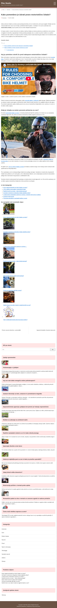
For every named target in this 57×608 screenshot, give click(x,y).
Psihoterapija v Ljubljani (10, 367)
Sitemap (4, 595)
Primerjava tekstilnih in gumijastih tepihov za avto (15, 198)
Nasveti (3, 539)
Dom (3, 532)
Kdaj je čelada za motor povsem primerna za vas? (16, 47)
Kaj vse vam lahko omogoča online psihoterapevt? (19, 380)
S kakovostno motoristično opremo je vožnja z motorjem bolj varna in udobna (22, 194)
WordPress (24, 606)
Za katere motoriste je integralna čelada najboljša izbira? (16, 193)
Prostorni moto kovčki (8, 196)
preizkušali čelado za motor (12, 113)
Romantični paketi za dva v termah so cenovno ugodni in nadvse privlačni (26, 498)
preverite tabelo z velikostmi (32, 100)
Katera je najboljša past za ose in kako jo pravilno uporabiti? (22, 459)
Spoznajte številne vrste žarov (12, 446)
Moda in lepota (5, 536)
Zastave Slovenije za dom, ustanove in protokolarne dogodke (22, 393)
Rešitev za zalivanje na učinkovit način (15, 420)
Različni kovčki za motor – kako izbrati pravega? (15, 191)
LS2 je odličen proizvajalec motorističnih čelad (14, 189)
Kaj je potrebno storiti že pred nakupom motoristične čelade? (18, 45)
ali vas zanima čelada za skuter (16, 166)
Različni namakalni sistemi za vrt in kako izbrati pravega (21, 433)
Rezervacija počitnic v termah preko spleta (16, 485)
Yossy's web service (36, 606)
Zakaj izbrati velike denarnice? (12, 472)
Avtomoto (4, 18)
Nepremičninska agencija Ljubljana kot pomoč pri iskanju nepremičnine (26, 407)
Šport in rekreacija (6, 547)
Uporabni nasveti (6, 554)
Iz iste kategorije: (10, 49)
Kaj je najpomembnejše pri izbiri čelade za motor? (15, 187)
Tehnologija (4, 550)
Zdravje (3, 561)
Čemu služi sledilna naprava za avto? (15, 511)
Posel (3, 543)
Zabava (3, 557)
